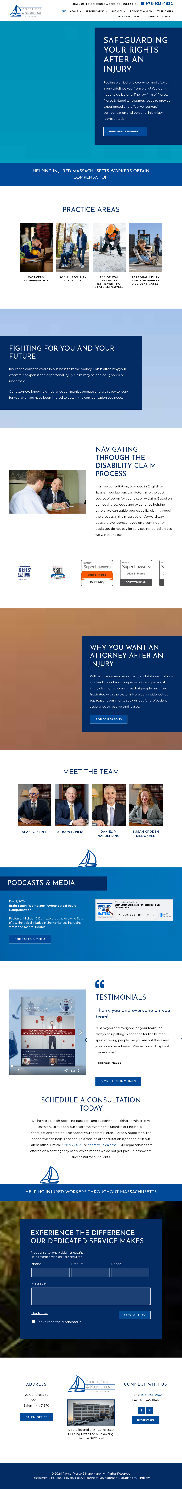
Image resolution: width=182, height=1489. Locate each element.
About (74, 11)
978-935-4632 (159, 3)
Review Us (145, 1420)
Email (77, 1264)
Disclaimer (39, 1313)
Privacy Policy (74, 1478)
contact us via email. (103, 1145)
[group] (34, 813)
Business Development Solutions (109, 1478)
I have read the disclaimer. (59, 1322)
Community (151, 16)
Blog (137, 16)
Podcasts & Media (141, 11)
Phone (116, 1264)
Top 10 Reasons (108, 719)
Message (38, 1283)
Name (36, 1264)
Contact (167, 16)
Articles (117, 11)
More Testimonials (118, 1081)
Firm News (124, 16)
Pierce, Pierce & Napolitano (81, 1473)
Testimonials (164, 11)
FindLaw (144, 1478)
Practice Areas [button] (95, 11)
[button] (15, 492)
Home (63, 11)
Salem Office (36, 1417)
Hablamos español (125, 131)
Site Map (55, 1478)
